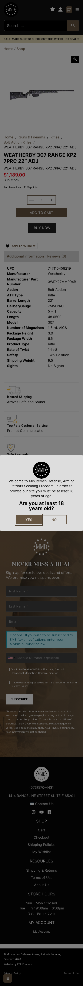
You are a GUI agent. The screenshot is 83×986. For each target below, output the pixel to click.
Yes (29, 520)
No (54, 520)
